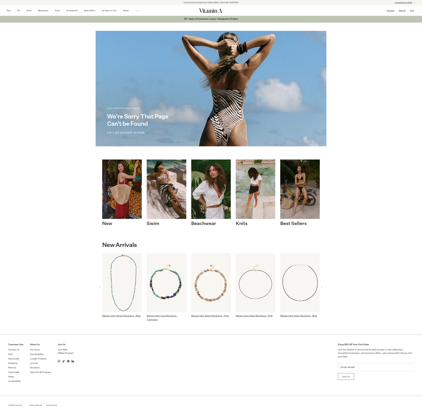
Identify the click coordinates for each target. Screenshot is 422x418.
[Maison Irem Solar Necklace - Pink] (255, 282)
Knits (57, 10)
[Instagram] (59, 361)
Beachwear (43, 10)
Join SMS (62, 349)
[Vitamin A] (211, 10)
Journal (34, 363)
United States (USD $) (403, 2)
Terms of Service (35, 405)
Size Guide (13, 358)
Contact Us (14, 349)
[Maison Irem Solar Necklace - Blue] (300, 282)
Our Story (35, 349)
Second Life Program (40, 372)
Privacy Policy (51, 405)
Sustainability (37, 354)
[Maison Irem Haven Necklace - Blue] (122, 282)
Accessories (72, 10)
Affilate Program (66, 353)
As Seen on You (109, 10)
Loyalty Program (38, 358)
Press (11, 376)
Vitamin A (18, 405)
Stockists (35, 367)
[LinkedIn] (73, 361)
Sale (137, 10)
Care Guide (13, 372)
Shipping (12, 363)
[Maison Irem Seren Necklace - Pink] (211, 282)
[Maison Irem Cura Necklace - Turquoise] (166, 282)
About (126, 10)
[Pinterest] (68, 361)
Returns (12, 367)
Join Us (346, 376)
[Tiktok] (63, 361)
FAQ (10, 354)
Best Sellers (89, 10)
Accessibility (14, 381)
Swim (28, 10)
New (9, 10)
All (18, 10)
